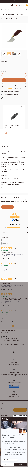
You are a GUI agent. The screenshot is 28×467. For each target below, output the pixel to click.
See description (14, 85)
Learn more (7, 207)
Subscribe (20, 410)
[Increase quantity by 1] (8, 75)
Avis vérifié (5, 250)
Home (2, 18)
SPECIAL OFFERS (10, 14)
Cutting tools (17, 18)
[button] (19, 6)
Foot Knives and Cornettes (7, 20)
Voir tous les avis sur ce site (15, 224)
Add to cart (13, 80)
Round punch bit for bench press (12, 125)
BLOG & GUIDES (19, 14)
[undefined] (22, 222)
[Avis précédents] (10, 326)
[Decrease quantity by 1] (2, 75)
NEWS (2, 14)
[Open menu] (1, 5)
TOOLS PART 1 (9, 18)
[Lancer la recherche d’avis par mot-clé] (27, 243)
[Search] (3, 9)
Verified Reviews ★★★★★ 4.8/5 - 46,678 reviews (14, 1)
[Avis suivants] (18, 326)
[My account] (21, 5)
